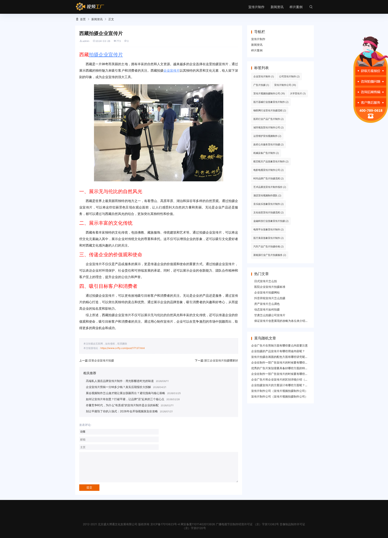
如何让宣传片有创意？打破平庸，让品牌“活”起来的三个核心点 (125, 399)
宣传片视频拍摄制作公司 (269, 93)
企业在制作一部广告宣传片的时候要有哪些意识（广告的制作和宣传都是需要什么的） (305, 362)
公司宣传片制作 (289, 76)
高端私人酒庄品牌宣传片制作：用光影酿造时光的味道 (120, 381)
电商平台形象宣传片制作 (268, 229)
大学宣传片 (298, 93)
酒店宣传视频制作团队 (267, 195)
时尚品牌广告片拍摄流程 (268, 178)
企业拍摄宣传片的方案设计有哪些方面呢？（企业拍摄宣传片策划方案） (296, 385)
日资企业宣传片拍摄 (101, 360)
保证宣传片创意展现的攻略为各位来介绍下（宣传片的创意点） (293, 320)
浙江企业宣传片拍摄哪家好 (221, 360)
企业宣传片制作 (263, 76)
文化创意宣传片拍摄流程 (268, 212)
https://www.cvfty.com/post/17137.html (122, 348)
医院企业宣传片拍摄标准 (269, 286)
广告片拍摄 (261, 84)
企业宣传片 (171, 70)
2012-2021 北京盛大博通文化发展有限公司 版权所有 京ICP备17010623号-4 (131, 524)
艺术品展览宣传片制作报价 (269, 186)
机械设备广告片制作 (266, 152)
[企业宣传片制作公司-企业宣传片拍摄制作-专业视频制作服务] (90, 7)
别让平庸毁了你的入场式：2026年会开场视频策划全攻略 (122, 411)
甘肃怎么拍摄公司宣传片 (269, 315)
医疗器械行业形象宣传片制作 (270, 101)
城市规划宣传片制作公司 (268, 127)
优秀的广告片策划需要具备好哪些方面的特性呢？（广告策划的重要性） (296, 368)
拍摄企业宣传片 (106, 54)
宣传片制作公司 (285, 84)
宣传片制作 (256, 7)
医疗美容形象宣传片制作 (268, 237)
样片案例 (296, 7)
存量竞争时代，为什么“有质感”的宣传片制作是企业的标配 (122, 405)
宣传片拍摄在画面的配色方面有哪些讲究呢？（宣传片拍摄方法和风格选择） (299, 356)
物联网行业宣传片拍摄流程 (269, 110)
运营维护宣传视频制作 (267, 135)
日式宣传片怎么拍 (265, 281)
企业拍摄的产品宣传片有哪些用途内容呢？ (278, 351)
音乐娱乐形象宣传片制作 (268, 203)
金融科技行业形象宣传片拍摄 (270, 220)
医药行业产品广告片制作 (268, 118)
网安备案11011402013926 (198, 524)
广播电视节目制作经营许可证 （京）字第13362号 (247, 524)
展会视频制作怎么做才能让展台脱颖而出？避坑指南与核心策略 (125, 393)
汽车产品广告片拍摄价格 (268, 246)
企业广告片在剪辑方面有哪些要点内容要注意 (279, 345)
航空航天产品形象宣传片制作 (270, 161)
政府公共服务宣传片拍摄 (268, 144)
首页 (83, 19)
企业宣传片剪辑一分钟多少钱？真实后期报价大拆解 (118, 387)
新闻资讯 (277, 7)
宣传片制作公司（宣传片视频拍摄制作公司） (279, 390)
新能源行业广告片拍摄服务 (269, 254)
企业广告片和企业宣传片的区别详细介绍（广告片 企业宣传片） (291, 379)
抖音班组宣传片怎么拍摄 (269, 298)
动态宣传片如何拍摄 (267, 309)
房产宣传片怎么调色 (267, 303)
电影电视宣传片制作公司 (268, 169)
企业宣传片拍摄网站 (267, 292)
